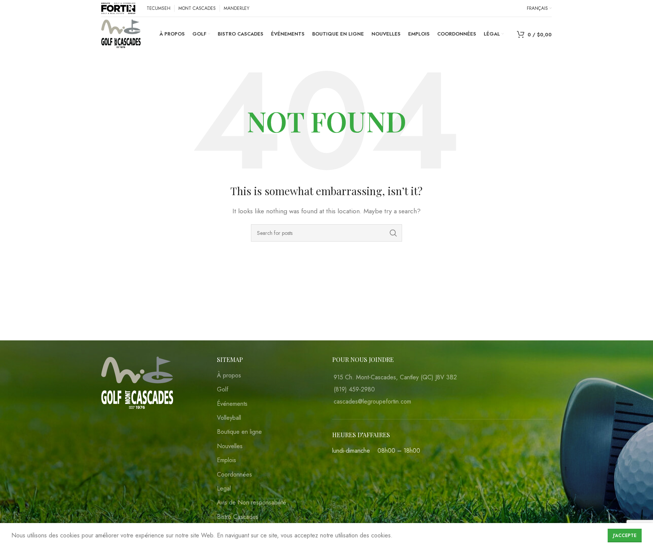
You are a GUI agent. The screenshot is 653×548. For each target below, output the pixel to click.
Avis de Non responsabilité (251, 502)
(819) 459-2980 (354, 389)
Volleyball (229, 418)
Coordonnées (234, 474)
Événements (232, 404)
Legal (224, 488)
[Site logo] (118, 7)
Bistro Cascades (237, 517)
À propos (229, 375)
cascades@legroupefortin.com (372, 401)
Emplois (226, 460)
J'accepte (624, 535)
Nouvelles (230, 446)
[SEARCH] (393, 233)
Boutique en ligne (239, 432)
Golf (222, 389)
